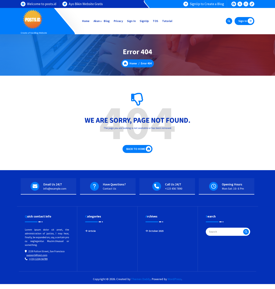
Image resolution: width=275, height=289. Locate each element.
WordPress (174, 279)
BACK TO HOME (135, 149)
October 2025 (156, 230)
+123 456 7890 (173, 188)
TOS (155, 21)
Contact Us (109, 188)
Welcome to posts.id (41, 4)
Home (86, 21)
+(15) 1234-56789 (38, 258)
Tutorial (167, 21)
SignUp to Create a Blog (207, 4)
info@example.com (54, 188)
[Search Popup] (229, 21)
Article (92, 230)
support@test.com (36, 255)
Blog (107, 21)
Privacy (118, 21)
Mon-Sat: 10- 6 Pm (233, 188)
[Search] (246, 232)
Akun (97, 21)
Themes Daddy (140, 279)
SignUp (144, 21)
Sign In (131, 21)
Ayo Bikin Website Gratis (86, 4)
